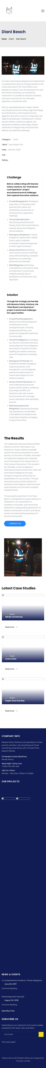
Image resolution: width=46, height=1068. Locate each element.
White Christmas (14, 616)
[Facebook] (3, 1046)
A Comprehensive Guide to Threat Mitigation (22, 980)
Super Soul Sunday (15, 700)
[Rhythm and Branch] (23, 882)
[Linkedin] (11, 1046)
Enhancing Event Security (13, 996)
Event (15, 139)
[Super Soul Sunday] (8, 882)
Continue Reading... (10, 988)
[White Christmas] (7, 791)
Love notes (10, 658)
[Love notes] (18, 791)
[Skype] (8, 1046)
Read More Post (8, 1011)
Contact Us (15, 523)
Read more (10, 627)
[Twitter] (5, 1046)
